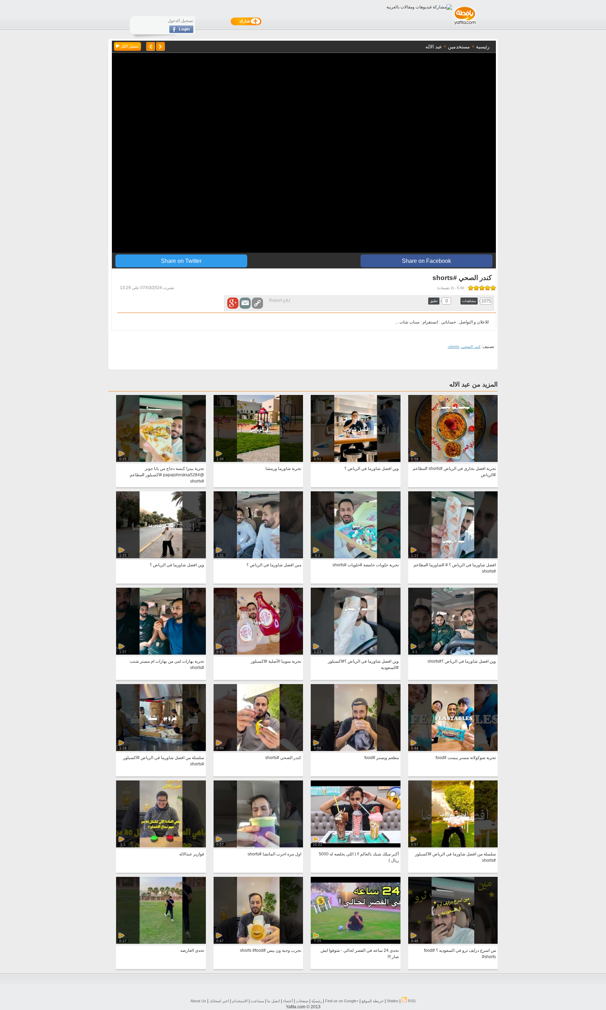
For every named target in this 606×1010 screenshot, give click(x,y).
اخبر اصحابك (219, 1001)
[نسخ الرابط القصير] (257, 303)
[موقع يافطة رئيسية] (464, 25)
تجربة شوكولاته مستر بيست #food (466, 757)
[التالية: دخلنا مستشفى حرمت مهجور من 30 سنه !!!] (150, 46)
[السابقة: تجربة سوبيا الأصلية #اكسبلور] (160, 46)
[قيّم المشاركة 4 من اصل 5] (476, 288)
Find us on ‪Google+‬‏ (341, 1001)
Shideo (392, 1001)
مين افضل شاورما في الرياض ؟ (274, 564)
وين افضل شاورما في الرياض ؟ (371, 468)
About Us (198, 1001)
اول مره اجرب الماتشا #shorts (274, 854)
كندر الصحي (471, 346)
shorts (454, 346)
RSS (411, 1001)
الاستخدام (240, 1001)
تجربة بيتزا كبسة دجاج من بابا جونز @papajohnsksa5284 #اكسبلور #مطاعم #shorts (167, 475)
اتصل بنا (273, 1001)
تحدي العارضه (192, 950)
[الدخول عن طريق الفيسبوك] (181, 31)
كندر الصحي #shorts (283, 757)
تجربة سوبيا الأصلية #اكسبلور (276, 661)
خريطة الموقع (373, 1001)
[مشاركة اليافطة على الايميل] (245, 303)
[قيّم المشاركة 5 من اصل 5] (470, 288)
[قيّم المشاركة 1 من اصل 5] (493, 288)
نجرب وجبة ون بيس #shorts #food (270, 950)
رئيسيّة (316, 1001)
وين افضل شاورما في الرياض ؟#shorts (461, 661)
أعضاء (288, 1001)
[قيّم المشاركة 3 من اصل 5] (482, 288)
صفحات (302, 1001)
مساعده (257, 1001)
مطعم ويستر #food (381, 757)
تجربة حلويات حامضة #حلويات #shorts (365, 564)
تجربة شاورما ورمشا (283, 468)
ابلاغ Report (279, 300)
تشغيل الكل (129, 46)
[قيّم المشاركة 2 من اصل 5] (487, 288)
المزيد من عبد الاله (473, 384)
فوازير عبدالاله (191, 854)
